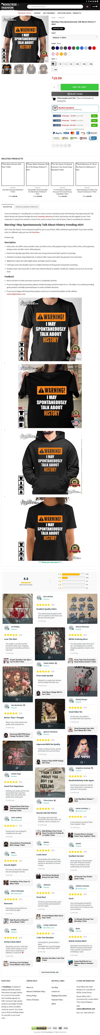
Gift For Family (49, 13)
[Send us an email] (93, 1)
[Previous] (5, 39)
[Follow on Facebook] (86, 1)
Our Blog (54, 987)
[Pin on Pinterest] (65, 145)
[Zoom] (4, 60)
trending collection (45, 216)
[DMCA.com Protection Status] (39, 1028)
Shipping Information (59, 995)
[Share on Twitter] (57, 145)
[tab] (7, 206)
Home (53, 18)
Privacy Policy (31, 995)
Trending (61, 18)
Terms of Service (32, 1000)
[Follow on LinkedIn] (97, 1)
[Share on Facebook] (53, 145)
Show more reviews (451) (50, 972)
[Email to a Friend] (61, 145)
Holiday (37, 13)
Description (7, 207)
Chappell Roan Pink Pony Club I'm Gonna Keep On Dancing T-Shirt (19, 808)
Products (77, 13)
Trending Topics (24, 13)
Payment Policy (57, 1000)
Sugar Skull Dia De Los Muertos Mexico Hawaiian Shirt (83, 963)
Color (53, 43)
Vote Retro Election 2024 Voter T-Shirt (13, 191)
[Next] (45, 39)
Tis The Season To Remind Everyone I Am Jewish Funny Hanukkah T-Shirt (62, 192)
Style (53, 33)
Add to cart (80, 87)
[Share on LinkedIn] (69, 145)
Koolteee (35, 232)
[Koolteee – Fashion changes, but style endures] (11, 6)
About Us (29, 987)
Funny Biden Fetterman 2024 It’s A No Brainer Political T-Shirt (37, 192)
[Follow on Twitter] (91, 1)
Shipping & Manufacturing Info (27, 207)
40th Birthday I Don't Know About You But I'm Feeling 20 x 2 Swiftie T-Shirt (52, 833)
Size (53, 59)
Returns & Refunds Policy (35, 991)
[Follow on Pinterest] (95, 1)
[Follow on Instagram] (89, 1)
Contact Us (55, 991)
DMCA (53, 1004)
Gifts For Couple (64, 13)
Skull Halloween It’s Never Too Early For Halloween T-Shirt (87, 191)
